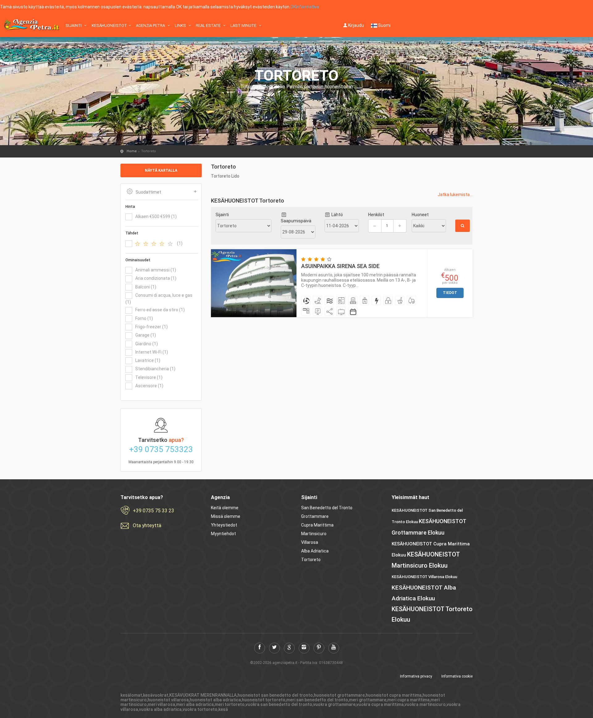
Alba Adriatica (315, 550)
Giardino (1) (146, 343)
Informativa (307, 6)
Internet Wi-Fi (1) (151, 352)
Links (181, 25)
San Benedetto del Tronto (326, 507)
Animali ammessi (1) (155, 269)
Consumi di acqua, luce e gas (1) (158, 298)
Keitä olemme (224, 507)
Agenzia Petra (151, 25)
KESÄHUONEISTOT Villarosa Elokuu (424, 576)
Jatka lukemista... (455, 194)
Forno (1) (144, 318)
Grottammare (315, 516)
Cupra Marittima (317, 525)
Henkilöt (376, 214)
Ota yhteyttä (147, 525)
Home (132, 151)
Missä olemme (225, 516)
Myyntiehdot (223, 533)
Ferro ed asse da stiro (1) (160, 309)
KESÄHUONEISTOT (109, 25)
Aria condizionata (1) (155, 278)
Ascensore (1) (149, 385)
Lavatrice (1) (147, 360)
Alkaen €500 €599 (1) (156, 216)
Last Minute (243, 25)
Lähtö (336, 214)
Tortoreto (311, 559)
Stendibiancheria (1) (155, 368)
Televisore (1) (148, 377)
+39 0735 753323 (161, 449)
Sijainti (73, 25)
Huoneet (420, 214)
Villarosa (309, 542)
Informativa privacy (416, 676)
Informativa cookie (457, 676)
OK (293, 6)
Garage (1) (145, 335)
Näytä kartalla (161, 170)
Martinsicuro (313, 533)
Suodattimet (148, 192)
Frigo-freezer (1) (151, 326)
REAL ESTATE (208, 25)
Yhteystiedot (224, 525)
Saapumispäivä (296, 220)
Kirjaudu (356, 25)
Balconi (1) (145, 286)
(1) (180, 243)
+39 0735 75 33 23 (153, 511)
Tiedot (450, 293)
